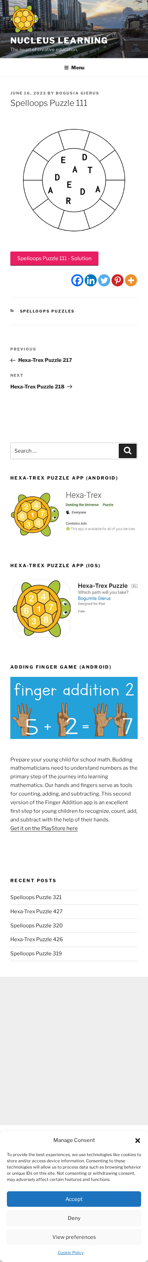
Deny (74, 1218)
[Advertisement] (74, 1051)
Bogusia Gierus (77, 93)
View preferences (74, 1237)
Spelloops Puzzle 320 (36, 926)
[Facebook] (77, 280)
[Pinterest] (118, 280)
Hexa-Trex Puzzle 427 (36, 911)
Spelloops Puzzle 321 (36, 897)
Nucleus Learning (59, 41)
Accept (74, 1199)
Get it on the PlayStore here (44, 828)
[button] (137, 1140)
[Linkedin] (91, 280)
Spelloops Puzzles (47, 311)
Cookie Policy (71, 1252)
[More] (131, 280)
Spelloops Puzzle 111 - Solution (54, 258)
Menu (77, 67)
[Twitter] (104, 280)
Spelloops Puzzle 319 (36, 953)
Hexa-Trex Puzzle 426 (36, 939)
